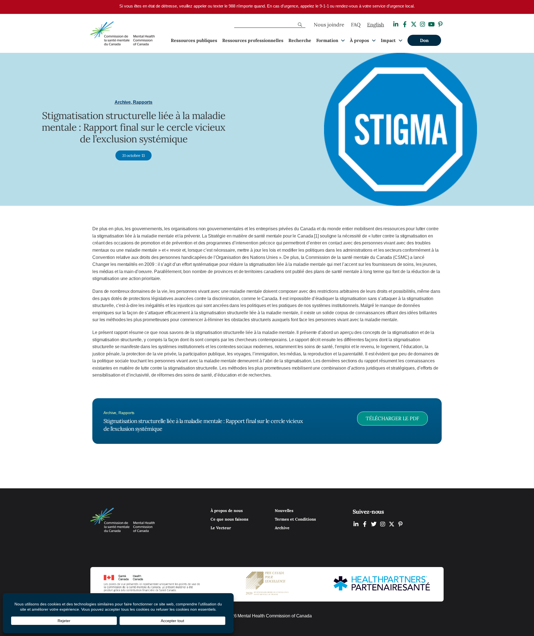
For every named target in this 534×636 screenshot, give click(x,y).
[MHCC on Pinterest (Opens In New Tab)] (400, 524)
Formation (327, 40)
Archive (282, 527)
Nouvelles (284, 510)
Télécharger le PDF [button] (392, 418)
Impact (388, 40)
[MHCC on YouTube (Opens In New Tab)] (391, 524)
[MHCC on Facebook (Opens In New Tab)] (365, 524)
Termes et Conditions (295, 519)
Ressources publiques (194, 40)
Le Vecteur (221, 527)
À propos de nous (227, 510)
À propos (359, 40)
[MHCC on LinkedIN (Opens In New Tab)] (356, 524)
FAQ (355, 24)
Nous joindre (329, 24)
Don (424, 40)
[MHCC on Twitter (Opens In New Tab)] (373, 524)
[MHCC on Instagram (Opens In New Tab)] (382, 524)
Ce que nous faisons (229, 519)
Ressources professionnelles (252, 40)
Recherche (299, 40)
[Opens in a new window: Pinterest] (440, 24)
